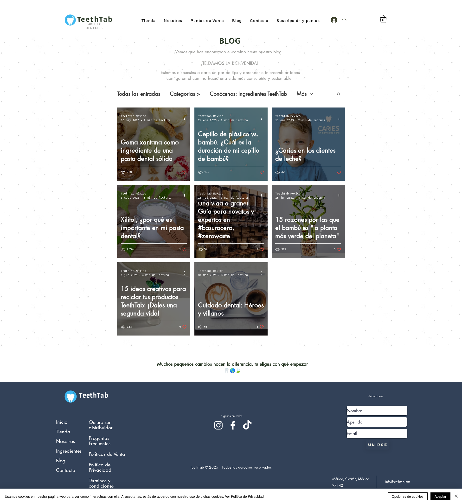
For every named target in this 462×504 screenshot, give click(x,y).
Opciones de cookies (408, 496)
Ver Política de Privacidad (244, 496)
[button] (298, 21)
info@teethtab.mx (397, 481)
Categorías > (185, 94)
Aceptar (440, 496)
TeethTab (93, 396)
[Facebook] (232, 425)
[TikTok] (247, 425)
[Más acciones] (186, 118)
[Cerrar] (456, 496)
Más (302, 94)
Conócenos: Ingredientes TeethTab (248, 94)
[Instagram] (218, 425)
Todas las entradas (138, 94)
